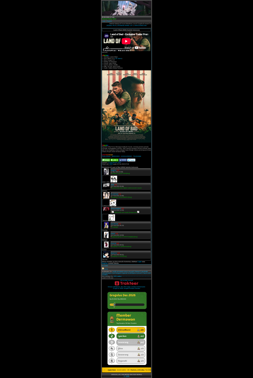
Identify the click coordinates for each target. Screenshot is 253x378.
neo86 (114, 271)
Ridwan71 (138, 271)
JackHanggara (116, 273)
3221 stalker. (118, 276)
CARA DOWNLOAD (140, 25)
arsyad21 (131, 271)
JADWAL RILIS (111, 25)
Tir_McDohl (114, 194)
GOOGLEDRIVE (126, 156)
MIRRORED (116, 156)
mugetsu (113, 170)
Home (106, 269)
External (113, 243)
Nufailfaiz (105, 274)
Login (103, 21)
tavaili (130, 273)
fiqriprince (114, 253)
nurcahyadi (114, 224)
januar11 (140, 273)
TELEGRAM (137, 156)
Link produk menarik (126, 280)
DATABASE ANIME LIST (125, 25)
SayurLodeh (147, 273)
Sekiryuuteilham (116, 208)
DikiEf (111, 164)
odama (113, 233)
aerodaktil (120, 271)
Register (109, 21)
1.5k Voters (118, 58)
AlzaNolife (145, 271)
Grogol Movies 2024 (114, 162)
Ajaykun (134, 273)
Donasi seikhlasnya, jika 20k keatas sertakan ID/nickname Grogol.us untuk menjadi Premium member (126, 287)
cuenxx (125, 271)
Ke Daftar (105, 265)
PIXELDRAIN (106, 156)
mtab (112, 185)
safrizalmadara (106, 273)
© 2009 (126, 376)
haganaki (125, 273)
